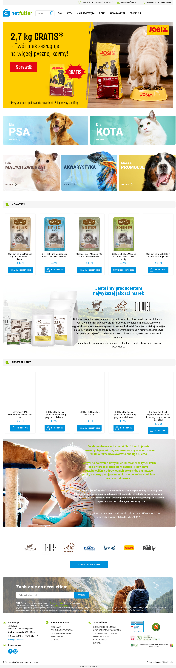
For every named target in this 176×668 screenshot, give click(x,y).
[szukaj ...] (51, 13)
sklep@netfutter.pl (128, 2)
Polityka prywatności (62, 630)
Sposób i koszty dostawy (106, 633)
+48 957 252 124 (90, 2)
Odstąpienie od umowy (62, 633)
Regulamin (56, 627)
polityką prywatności (55, 603)
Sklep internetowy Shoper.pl (88, 666)
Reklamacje (57, 636)
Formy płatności (101, 636)
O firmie (55, 640)
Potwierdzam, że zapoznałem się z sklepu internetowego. (50, 603)
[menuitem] (60, 13)
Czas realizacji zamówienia (107, 630)
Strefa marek (100, 640)
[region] (88, 65)
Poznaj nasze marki (89, 564)
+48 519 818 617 (105, 2)
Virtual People (167, 662)
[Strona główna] (17, 13)
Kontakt (97, 643)
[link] (88, 65)
